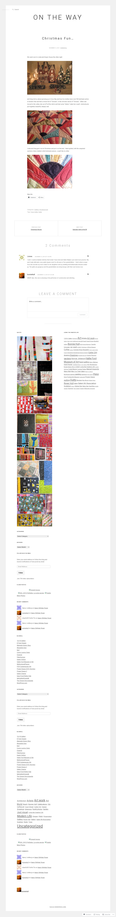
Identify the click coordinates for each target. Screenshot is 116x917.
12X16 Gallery (68, 338)
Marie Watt (67, 371)
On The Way (58, 17)
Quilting (36, 209)
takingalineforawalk (23, 678)
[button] (33, 348)
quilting (67, 380)
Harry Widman (93, 362)
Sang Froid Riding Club (24, 676)
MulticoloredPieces (23, 664)
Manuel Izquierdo (93, 369)
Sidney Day (78, 386)
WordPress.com (22, 683)
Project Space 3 (22, 671)
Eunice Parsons (91, 355)
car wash (73, 347)
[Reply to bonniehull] (88, 274)
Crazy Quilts (34, 212)
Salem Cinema (21, 674)
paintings (84, 374)
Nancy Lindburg (89, 371)
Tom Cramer (76, 388)
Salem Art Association (43, 819)
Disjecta (19, 655)
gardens (67, 358)
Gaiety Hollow (21, 659)
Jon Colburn (84, 364)
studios (66, 388)
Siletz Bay (85, 386)
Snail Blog (92, 386)
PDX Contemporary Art (24, 666)
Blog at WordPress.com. (58, 906)
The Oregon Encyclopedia (25, 681)
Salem (33, 820)
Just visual (22, 812)
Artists (30, 800)
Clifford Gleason (91, 347)
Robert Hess (92, 380)
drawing (67, 355)
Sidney (72, 386)
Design (44, 807)
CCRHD (79, 347)
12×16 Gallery (21, 641)
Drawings (20, 809)
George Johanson (78, 359)
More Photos (21, 596)
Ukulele (82, 388)
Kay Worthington (92, 364)
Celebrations (42, 804)
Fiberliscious (21, 657)
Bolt (18, 650)
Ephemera (28, 809)
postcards (82, 377)
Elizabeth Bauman (82, 355)
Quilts (40, 212)
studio (96, 386)
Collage (71, 350)
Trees (30, 822)
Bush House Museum (85, 344)
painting (78, 374)
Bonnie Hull (32, 804)
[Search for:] (22, 9)
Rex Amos (85, 380)
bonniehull (63, 47)
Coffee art (20, 807)
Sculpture (20, 822)
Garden (45, 809)
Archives (75, 338)
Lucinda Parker (81, 369)
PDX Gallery (90, 374)
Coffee (66, 350)
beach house (90, 341)
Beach (25, 804)
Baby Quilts (69, 341)
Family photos (37, 809)
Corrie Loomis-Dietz (23, 652)
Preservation (47, 816)
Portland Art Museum (73, 377)
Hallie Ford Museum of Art (25, 662)
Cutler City (37, 807)
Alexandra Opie (21, 648)
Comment (82, 314)
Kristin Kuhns (68, 367)
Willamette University (89, 388)
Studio (26, 822)
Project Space (90, 377)
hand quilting (84, 362)
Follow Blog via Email (24, 553)
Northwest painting (69, 374)
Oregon (35, 816)
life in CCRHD (76, 367)
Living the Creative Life (36, 812)
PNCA (65, 377)
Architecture (21, 801)
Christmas (84, 347)
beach (84, 341)
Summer (70, 388)
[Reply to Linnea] (88, 256)
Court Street (29, 807)
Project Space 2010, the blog (26, 669)
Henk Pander (68, 364)
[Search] (13, 9)
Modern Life (24, 816)
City (49, 804)
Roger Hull (26, 819)
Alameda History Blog (24, 645)
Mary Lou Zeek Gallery (78, 371)
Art (79, 338)
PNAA (41, 816)
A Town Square (21, 643)
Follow (21, 573)
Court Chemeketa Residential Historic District (76, 352)
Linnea (29, 256)
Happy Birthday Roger (41, 608)
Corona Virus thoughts (81, 350)
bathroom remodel (78, 341)
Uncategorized (43, 209)
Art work (39, 800)
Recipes (79, 380)
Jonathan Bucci (77, 364)
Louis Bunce (73, 369)
